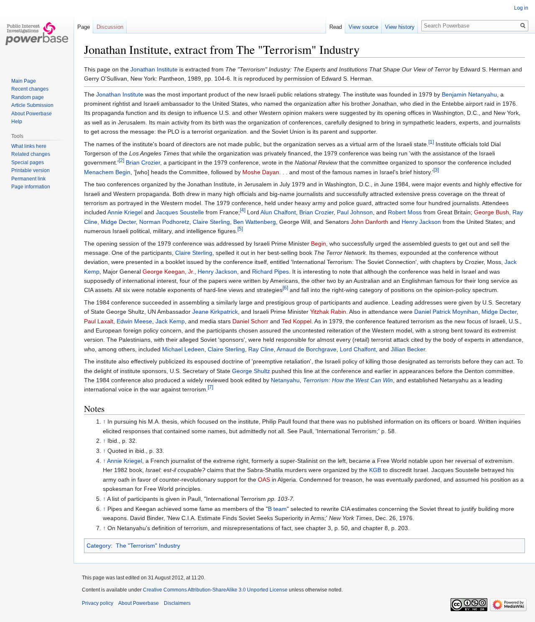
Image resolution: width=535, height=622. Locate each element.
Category (99, 545)
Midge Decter (118, 221)
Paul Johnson (355, 212)
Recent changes (29, 89)
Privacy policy (97, 603)
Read (335, 27)
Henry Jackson (421, 221)
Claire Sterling (211, 221)
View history (400, 27)
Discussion (110, 27)
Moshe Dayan (260, 172)
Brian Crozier (143, 162)
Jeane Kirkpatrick (215, 311)
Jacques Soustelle (180, 212)
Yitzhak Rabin (328, 311)
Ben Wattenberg (254, 221)
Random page (27, 97)
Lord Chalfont (358, 349)
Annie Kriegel (125, 212)
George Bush (491, 212)
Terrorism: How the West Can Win (348, 380)
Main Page (23, 81)
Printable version (30, 170)
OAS (264, 479)
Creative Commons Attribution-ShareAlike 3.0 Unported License (215, 590)
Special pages (27, 162)
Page (83, 27)
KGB (375, 470)
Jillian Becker (408, 349)
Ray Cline (261, 349)
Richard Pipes (270, 271)
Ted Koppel (296, 321)
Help (16, 121)
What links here (28, 146)
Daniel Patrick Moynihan (446, 311)
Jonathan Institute (154, 69)
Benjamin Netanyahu (469, 94)
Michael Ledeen (183, 349)
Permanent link (28, 179)
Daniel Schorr (250, 321)
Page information (30, 187)
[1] (431, 142)
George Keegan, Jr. (168, 271)
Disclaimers (177, 603)
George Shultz (251, 371)
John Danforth (369, 221)
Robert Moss (405, 212)
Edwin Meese (134, 321)
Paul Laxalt (98, 321)
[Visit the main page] (36, 33)
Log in (521, 8)
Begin (318, 243)
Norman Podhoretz (164, 221)
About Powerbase (31, 114)
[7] (210, 387)
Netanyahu (285, 380)
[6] (285, 288)
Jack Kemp (170, 321)
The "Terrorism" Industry (148, 545)
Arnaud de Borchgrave (306, 349)
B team (277, 508)
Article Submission (32, 105)
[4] (242, 210)
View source (363, 27)
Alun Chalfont (278, 212)
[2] (121, 160)
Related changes (30, 154)
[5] (240, 228)
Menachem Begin (107, 172)
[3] (436, 170)
